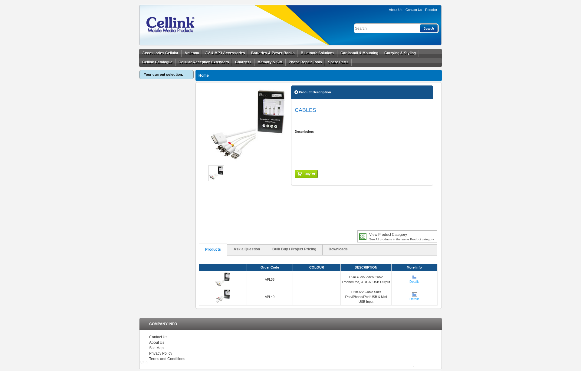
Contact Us (158, 337)
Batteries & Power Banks (273, 53)
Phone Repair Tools (305, 62)
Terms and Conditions (167, 359)
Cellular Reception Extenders (204, 62)
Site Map (156, 348)
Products (213, 249)
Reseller (431, 10)
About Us (395, 10)
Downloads (338, 249)
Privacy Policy (160, 353)
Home (204, 75)
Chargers (243, 62)
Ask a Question (247, 249)
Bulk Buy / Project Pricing (294, 249)
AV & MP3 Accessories (225, 53)
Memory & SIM (270, 62)
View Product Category (401, 236)
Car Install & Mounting (359, 53)
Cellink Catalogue (157, 62)
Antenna (192, 53)
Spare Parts (338, 62)
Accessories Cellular (160, 53)
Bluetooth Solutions (317, 53)
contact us (413, 10)
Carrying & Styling (400, 53)
